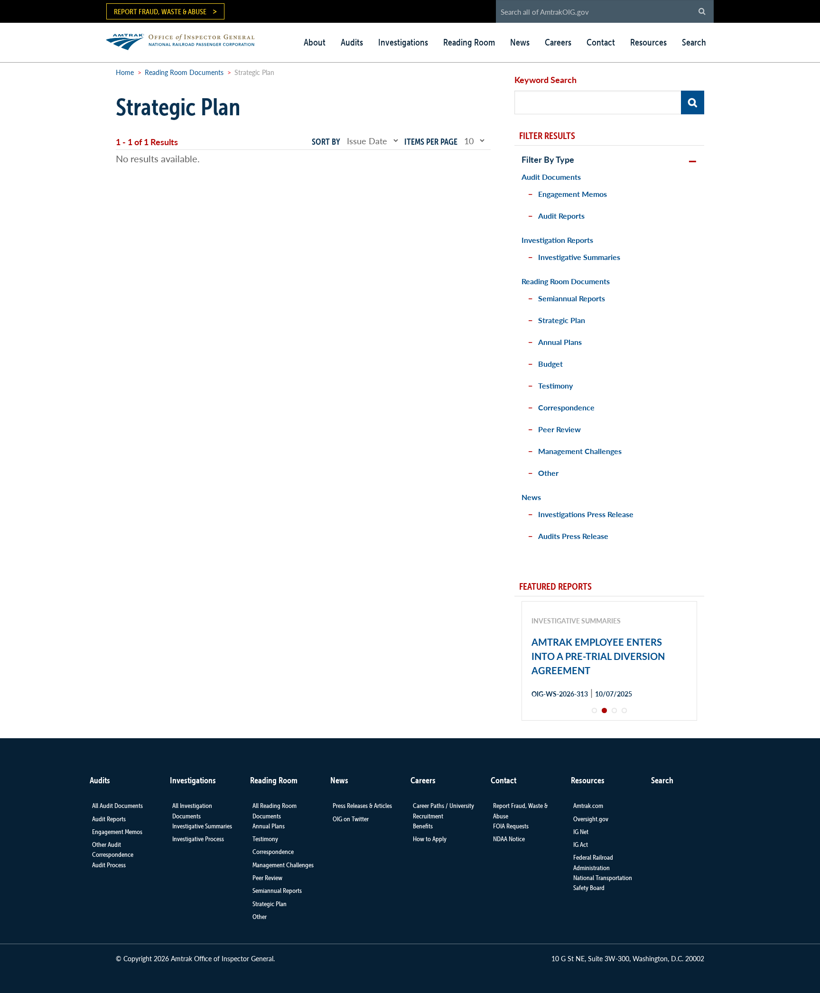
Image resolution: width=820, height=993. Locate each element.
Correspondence (566, 407)
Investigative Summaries (579, 256)
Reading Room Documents (184, 72)
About (315, 42)
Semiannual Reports (571, 298)
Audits (352, 42)
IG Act (580, 844)
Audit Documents (551, 176)
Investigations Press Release (586, 514)
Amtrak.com (588, 805)
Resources (648, 42)
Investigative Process (198, 839)
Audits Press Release (573, 535)
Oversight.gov (590, 819)
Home (125, 72)
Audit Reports (561, 215)
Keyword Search (545, 79)
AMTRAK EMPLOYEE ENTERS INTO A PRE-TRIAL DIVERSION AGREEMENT (598, 656)
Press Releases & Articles (362, 805)
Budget (550, 363)
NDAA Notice (509, 839)
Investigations (403, 42)
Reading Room (469, 42)
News (520, 42)
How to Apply (430, 839)
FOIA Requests (511, 826)
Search (694, 42)
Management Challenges (580, 450)
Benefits (423, 826)
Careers (558, 42)
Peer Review (559, 429)
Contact (601, 42)
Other (548, 472)
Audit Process (109, 865)
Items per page (430, 142)
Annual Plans (560, 341)
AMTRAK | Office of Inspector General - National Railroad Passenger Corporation (185, 40)
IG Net (580, 831)
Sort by (326, 142)
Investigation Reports (557, 239)
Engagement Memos (572, 193)
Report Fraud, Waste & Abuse (160, 11)
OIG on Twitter (351, 819)
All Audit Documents (117, 805)
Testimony (555, 385)
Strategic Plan (561, 320)
